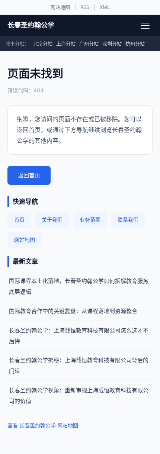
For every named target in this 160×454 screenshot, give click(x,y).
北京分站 (42, 43)
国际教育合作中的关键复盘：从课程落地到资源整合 (73, 311)
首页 (19, 219)
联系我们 (128, 219)
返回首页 (29, 175)
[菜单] (145, 26)
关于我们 (52, 219)
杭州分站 (135, 43)
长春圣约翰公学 (30, 25)
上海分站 (66, 43)
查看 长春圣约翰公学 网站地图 (42, 425)
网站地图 (60, 7)
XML (105, 7)
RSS (84, 7)
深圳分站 (112, 43)
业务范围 (90, 219)
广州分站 (89, 43)
